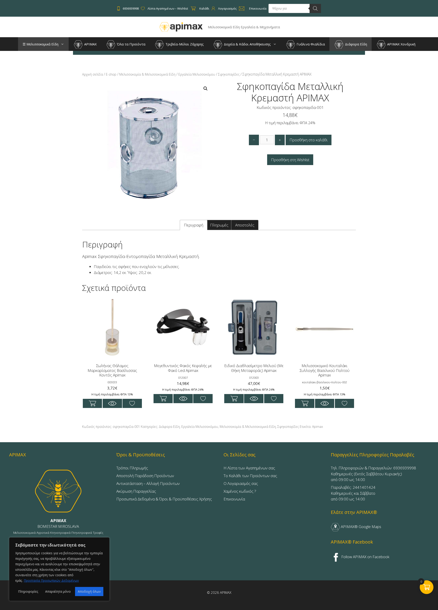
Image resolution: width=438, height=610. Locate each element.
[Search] (315, 8)
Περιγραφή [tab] (193, 225)
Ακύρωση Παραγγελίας (136, 491)
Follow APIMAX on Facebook (364, 556)
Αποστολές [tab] (244, 225)
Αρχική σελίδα (92, 74)
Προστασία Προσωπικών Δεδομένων (51, 580)
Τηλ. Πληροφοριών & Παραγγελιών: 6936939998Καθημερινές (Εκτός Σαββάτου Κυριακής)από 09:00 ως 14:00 (373, 473)
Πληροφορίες (28, 591)
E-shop (111, 74)
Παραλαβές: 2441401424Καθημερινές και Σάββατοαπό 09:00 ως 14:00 (353, 493)
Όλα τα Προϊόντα (130, 44)
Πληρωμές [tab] (219, 225)
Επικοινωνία (234, 499)
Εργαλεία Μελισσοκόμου (196, 74)
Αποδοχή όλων (89, 591)
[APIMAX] (181, 26)
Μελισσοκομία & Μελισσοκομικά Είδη (147, 74)
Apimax (317, 426)
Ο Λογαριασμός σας (241, 483)
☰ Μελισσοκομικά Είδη (40, 44)
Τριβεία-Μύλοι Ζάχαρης (184, 44)
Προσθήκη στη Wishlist (290, 159)
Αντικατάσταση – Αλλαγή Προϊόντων (148, 483)
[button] (63, 44)
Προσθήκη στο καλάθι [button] (92, 403)
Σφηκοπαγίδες (229, 74)
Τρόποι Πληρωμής (132, 468)
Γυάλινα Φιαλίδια (310, 44)
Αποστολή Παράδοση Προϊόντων (145, 475)
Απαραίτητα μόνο (58, 591)
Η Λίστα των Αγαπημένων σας (249, 468)
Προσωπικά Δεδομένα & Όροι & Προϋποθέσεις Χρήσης (164, 499)
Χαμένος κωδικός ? (240, 491)
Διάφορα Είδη (355, 44)
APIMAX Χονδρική (400, 44)
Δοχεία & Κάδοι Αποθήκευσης (247, 44)
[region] (59, 569)
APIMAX (90, 44)
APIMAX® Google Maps (360, 526)
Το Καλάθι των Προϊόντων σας (250, 475)
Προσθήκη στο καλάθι (308, 139)
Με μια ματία (112, 403)
